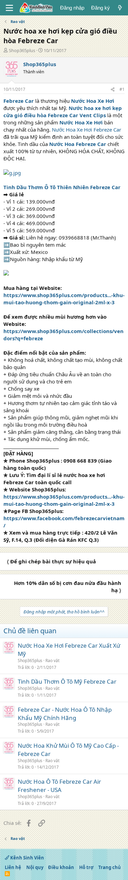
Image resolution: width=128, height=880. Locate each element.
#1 (122, 89)
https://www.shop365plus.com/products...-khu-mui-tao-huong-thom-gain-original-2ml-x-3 (64, 299)
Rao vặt (52, 660)
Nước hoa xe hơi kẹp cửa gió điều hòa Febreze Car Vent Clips (62, 112)
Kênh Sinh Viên (26, 858)
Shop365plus (22, 50)
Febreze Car (18, 100)
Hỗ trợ (86, 867)
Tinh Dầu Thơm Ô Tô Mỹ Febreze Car (67, 681)
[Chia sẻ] (112, 90)
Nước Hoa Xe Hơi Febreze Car (86, 129)
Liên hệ (13, 867)
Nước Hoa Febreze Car (77, 143)
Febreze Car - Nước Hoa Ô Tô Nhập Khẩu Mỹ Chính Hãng (65, 714)
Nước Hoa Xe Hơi (92, 100)
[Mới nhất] (120, 7)
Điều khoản (61, 867)
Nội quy (34, 867)
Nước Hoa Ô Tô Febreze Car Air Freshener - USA (59, 786)
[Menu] (9, 8)
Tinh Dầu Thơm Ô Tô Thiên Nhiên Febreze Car (61, 187)
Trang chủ (109, 867)
